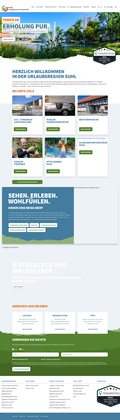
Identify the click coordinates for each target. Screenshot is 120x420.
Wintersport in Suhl (8, 402)
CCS (101, 7)
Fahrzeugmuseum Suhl (56, 391)
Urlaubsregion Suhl (9, 381)
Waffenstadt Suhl (7, 391)
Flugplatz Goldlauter (48, 225)
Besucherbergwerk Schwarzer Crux (60, 408)
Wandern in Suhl (7, 405)
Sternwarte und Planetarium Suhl (59, 399)
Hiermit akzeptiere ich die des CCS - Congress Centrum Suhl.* (37, 359)
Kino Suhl (34, 225)
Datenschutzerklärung (34, 359)
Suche (116, 7)
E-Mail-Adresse (84, 354)
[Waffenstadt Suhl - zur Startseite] (15, 8)
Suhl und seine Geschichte (10, 385)
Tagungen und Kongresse (9, 399)
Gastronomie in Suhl (31, 385)
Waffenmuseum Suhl (55, 394)
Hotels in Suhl (29, 388)
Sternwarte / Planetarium (18, 225)
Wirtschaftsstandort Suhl (9, 397)
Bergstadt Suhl (6, 394)
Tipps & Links (61, 7)
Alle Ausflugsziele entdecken (27, 182)
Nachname (35, 354)
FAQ (74, 397)
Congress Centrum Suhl (56, 385)
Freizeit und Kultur (50, 7)
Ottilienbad (109, 7)
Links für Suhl (77, 391)
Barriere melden (44, 416)
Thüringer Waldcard (75, 7)
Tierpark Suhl (53, 397)
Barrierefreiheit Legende (33, 416)
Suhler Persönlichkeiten (9, 388)
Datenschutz (22, 416)
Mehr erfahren (9, 39)
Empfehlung (101, 381)
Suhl (33, 7)
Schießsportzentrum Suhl (57, 402)
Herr (23, 349)
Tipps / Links (77, 381)
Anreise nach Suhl (7, 408)
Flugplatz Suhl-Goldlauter (57, 405)
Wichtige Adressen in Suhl (81, 385)
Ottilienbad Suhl (54, 388)
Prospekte (86, 7)
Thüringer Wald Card (79, 394)
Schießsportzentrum (17, 230)
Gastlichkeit (39, 7)
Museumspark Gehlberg (36, 230)
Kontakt (93, 7)
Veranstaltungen (78, 388)
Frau (16, 349)
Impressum (15, 416)
